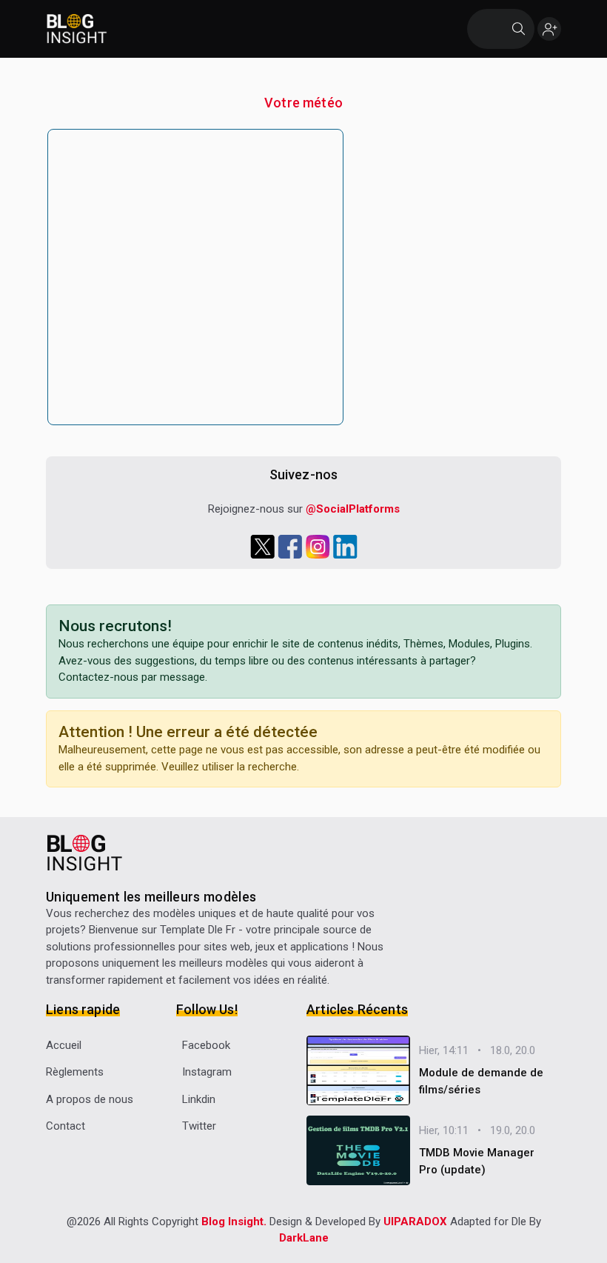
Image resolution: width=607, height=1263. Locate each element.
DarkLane (304, 1237)
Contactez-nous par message (131, 677)
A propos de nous (89, 1099)
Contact (65, 1126)
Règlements (75, 1072)
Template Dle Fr (197, 929)
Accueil (63, 1045)
